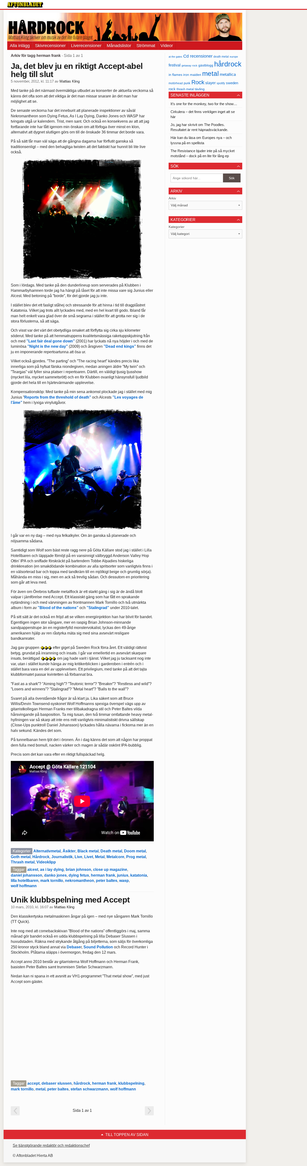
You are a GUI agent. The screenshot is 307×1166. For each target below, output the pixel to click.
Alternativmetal (47, 851)
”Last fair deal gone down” (50, 341)
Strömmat (145, 45)
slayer (210, 83)
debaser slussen (56, 1083)
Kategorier (176, 227)
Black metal (88, 851)
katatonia (138, 875)
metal (40, 1089)
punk (187, 83)
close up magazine (110, 869)
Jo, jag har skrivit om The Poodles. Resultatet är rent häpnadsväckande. (199, 127)
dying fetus (79, 875)
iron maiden (192, 75)
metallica (228, 74)
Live (78, 857)
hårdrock (82, 1083)
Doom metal (135, 851)
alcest (32, 869)
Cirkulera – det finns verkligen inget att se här (203, 114)
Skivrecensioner (50, 45)
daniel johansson (26, 875)
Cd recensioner (198, 56)
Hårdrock (40, 857)
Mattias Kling (69, 81)
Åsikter (69, 851)
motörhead (176, 83)
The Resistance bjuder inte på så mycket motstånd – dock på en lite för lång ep (203, 153)
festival (175, 65)
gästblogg (205, 65)
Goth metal (20, 857)
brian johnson (78, 869)
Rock (197, 82)
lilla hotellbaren (24, 881)
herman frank (103, 875)
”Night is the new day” (47, 346)
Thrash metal (23, 862)
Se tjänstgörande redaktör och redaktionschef (51, 1145)
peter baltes (106, 881)
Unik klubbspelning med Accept (70, 899)
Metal (100, 857)
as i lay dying (52, 869)
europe (234, 56)
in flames (175, 75)
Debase (74, 947)
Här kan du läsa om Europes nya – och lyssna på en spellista (201, 140)
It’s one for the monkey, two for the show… (204, 104)
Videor (166, 45)
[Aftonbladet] (25, 4)
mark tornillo (51, 881)
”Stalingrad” (98, 608)
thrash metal (185, 89)
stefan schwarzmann (89, 1089)
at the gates (175, 56)
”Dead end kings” (120, 346)
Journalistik (62, 857)
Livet (88, 857)
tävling (200, 89)
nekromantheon (79, 881)
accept (33, 1083)
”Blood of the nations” (58, 608)
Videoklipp (46, 862)
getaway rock (189, 65)
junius (122, 875)
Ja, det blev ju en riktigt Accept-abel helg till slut (76, 70)
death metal (221, 56)
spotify (221, 83)
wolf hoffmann (24, 886)
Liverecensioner (86, 45)
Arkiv (172, 198)
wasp (124, 881)
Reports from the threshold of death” (57, 397)
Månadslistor (119, 45)
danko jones (55, 875)
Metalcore (115, 857)
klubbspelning (131, 1083)
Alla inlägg (20, 45)
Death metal (111, 851)
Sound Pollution (98, 947)
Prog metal (136, 857)
